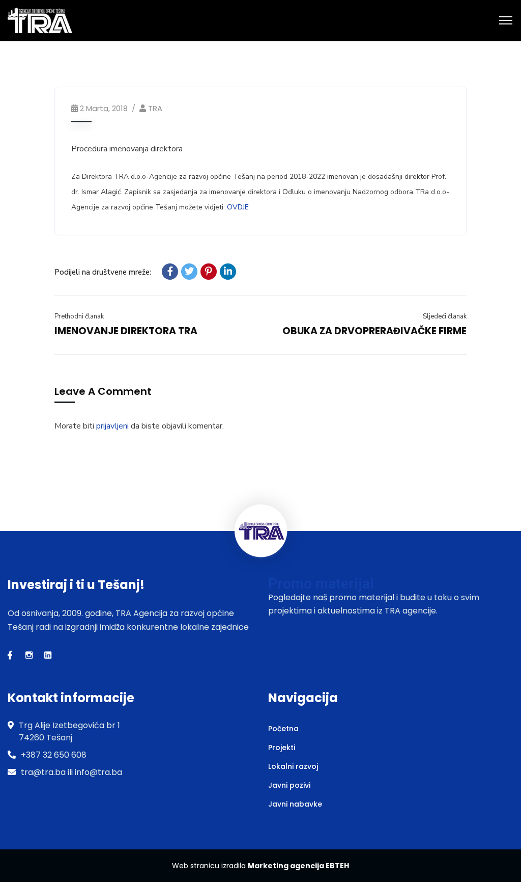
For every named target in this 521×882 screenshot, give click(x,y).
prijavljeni (112, 426)
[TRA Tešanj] (40, 19)
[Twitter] (189, 271)
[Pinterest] (208, 271)
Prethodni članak (79, 316)
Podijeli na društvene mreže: (102, 272)
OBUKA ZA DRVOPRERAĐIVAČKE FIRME (374, 331)
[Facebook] (170, 271)
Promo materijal (320, 583)
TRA (155, 108)
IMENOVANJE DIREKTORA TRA (125, 331)
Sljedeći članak (445, 316)
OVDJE (238, 207)
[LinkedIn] (228, 271)
